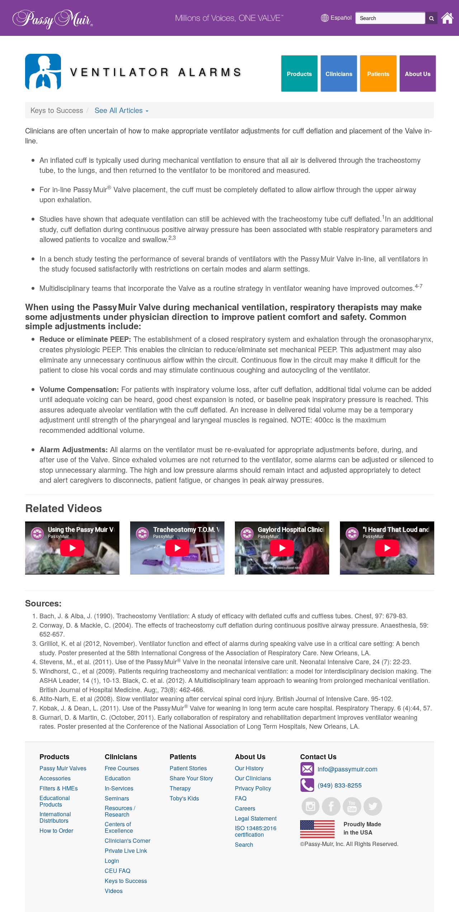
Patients (378, 74)
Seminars (117, 798)
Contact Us (318, 756)
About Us (418, 74)
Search (244, 844)
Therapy (180, 788)
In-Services (119, 788)
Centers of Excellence (119, 827)
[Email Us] (307, 768)
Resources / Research (120, 811)
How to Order (56, 830)
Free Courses (122, 768)
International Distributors (55, 817)
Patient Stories (188, 768)
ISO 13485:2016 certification (255, 831)
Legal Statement (255, 818)
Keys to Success (126, 881)
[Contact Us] (307, 784)
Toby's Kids (184, 798)
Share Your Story (191, 778)
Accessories (55, 778)
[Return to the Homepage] (49, 17)
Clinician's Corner (127, 840)
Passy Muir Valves (62, 768)
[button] (431, 18)
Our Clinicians (253, 778)
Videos (114, 891)
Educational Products (54, 801)
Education (118, 778)
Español (341, 17)
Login (112, 860)
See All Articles (120, 110)
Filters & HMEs (58, 788)
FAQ (240, 798)
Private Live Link (126, 850)
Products (299, 74)
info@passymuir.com (348, 768)
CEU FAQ (117, 871)
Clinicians (339, 74)
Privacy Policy (253, 788)
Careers (245, 808)
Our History (249, 768)
